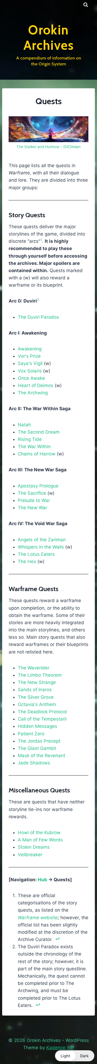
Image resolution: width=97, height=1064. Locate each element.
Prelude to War (34, 500)
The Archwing (33, 392)
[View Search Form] (86, 5)
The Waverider (33, 667)
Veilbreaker (30, 854)
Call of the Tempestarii (42, 719)
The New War (32, 507)
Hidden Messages (37, 726)
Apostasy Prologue (38, 486)
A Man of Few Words (40, 839)
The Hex (27, 561)
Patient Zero (31, 733)
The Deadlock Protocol (42, 711)
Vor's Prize (29, 356)
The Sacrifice (32, 493)
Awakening (29, 349)
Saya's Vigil (30, 363)
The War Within (34, 446)
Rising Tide (30, 439)
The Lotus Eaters (36, 554)
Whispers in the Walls (41, 547)
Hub (42, 879)
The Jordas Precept (39, 741)
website (38, 917)
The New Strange (37, 682)
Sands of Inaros (35, 689)
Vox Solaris (30, 371)
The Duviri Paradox (38, 317)
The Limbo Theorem (40, 675)
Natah (24, 424)
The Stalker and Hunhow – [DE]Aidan (48, 147)
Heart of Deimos (35, 385)
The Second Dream (39, 432)
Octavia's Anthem (37, 704)
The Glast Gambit (37, 748)
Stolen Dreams (34, 847)
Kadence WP (60, 1047)
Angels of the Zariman (42, 539)
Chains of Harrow (37, 453)
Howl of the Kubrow (39, 832)
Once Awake (31, 378)
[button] (74, 1055)
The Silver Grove (36, 697)
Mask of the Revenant (41, 755)
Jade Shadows (34, 762)
